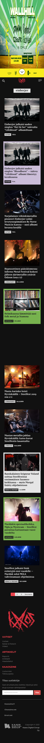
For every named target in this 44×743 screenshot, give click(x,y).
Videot (5, 646)
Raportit (5, 656)
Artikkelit (6, 659)
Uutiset (5, 641)
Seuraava (28, 594)
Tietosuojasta (7, 674)
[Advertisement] (22, 344)
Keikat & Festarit (9, 644)
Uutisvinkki (7, 671)
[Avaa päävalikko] (40, 81)
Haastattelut (7, 661)
